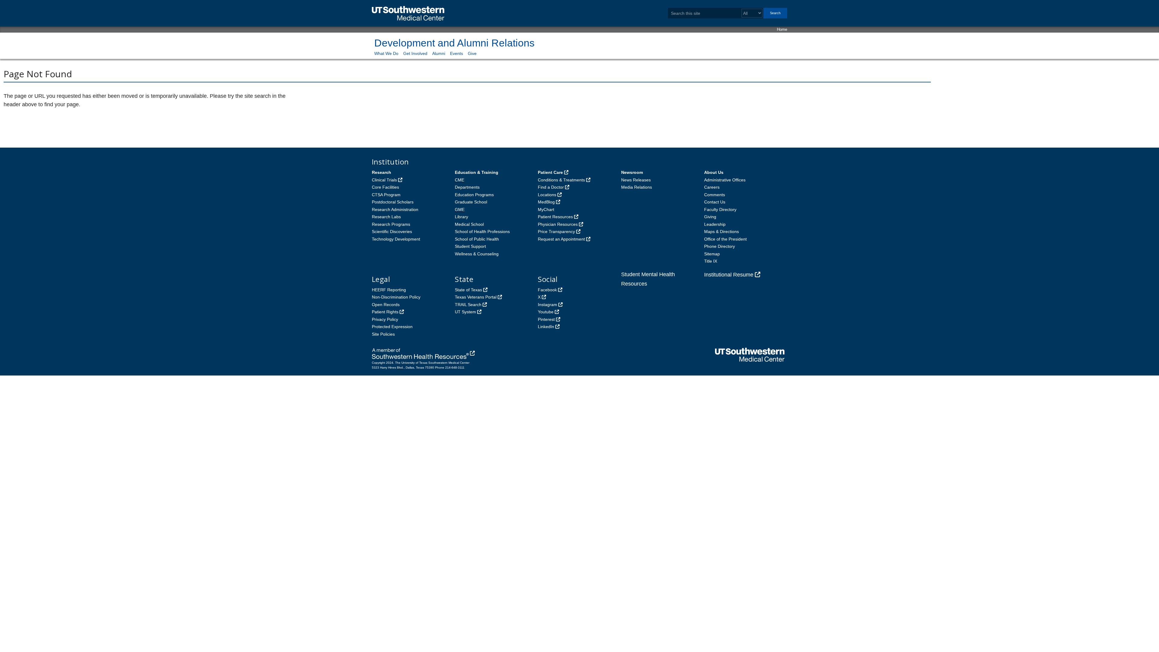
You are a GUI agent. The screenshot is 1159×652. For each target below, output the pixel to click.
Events (456, 53)
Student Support (470, 246)
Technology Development (396, 239)
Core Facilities (385, 187)
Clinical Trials (384, 179)
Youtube (546, 311)
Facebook (547, 289)
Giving (710, 216)
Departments (467, 187)
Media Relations (636, 187)
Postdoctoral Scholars (392, 202)
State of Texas (468, 289)
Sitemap (712, 253)
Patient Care (550, 172)
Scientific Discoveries (392, 231)
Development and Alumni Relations (454, 43)
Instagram (547, 304)
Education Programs (474, 194)
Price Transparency (556, 231)
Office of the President (725, 239)
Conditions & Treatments (561, 179)
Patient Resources (555, 216)
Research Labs (386, 216)
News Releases (636, 179)
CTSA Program (386, 194)
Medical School (469, 224)
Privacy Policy (385, 319)
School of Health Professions (482, 231)
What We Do (386, 53)
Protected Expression (392, 326)
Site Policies (383, 334)
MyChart (546, 209)
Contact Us (714, 202)
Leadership (715, 224)
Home (782, 29)
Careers (712, 187)
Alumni (438, 53)
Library (461, 216)
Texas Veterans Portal (475, 297)
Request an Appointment (561, 239)
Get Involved (415, 53)
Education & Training (476, 172)
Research (381, 172)
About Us (713, 172)
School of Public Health (477, 239)
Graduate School (471, 202)
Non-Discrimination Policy (396, 297)
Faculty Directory (720, 209)
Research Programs (391, 224)
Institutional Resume (728, 275)
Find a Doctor (551, 187)
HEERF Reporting (389, 289)
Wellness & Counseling (477, 253)
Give (472, 53)
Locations (547, 194)
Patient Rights (385, 311)
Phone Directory (719, 246)
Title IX (710, 261)
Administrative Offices (725, 179)
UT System (465, 311)
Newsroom (632, 172)
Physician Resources (558, 224)
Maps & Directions (721, 231)
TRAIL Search (468, 304)
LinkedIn (546, 326)
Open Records (386, 304)
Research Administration (395, 209)
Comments (714, 194)
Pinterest (546, 319)
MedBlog (546, 202)
